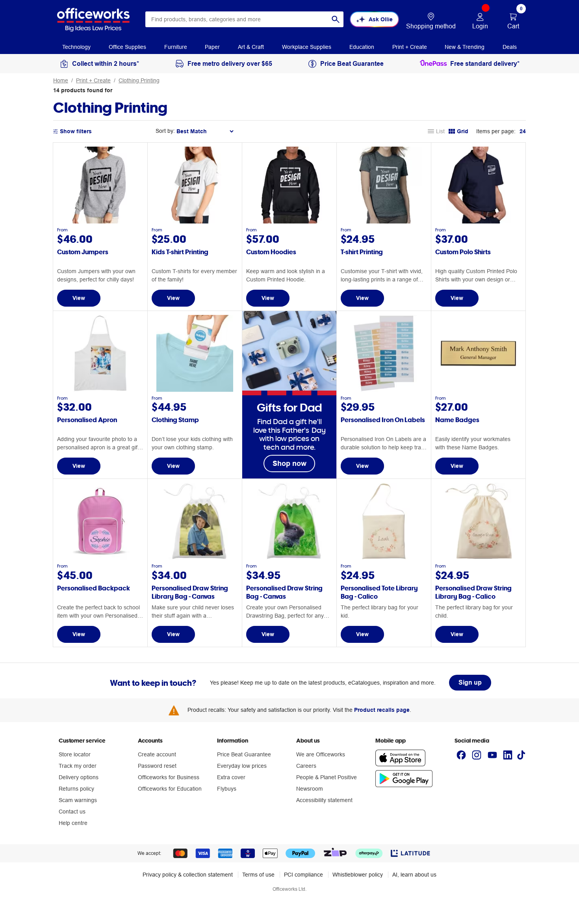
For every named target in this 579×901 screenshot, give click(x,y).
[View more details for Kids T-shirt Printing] (194, 221)
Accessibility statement (324, 800)
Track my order (77, 766)
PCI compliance (303, 874)
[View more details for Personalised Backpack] (100, 558)
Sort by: (165, 131)
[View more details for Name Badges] (478, 390)
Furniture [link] (175, 47)
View (78, 298)
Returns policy (76, 789)
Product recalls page (382, 710)
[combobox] (244, 19)
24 (523, 131)
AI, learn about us (414, 874)
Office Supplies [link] (127, 47)
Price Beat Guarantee (244, 754)
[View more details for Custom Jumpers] (100, 221)
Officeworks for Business (168, 777)
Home (60, 80)
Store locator (75, 754)
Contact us (72, 811)
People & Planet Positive (326, 777)
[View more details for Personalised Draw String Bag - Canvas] (289, 558)
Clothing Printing (139, 80)
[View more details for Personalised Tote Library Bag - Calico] (383, 558)
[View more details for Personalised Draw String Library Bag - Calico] (478, 558)
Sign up (470, 682)
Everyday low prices (242, 766)
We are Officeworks (320, 754)
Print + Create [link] (409, 47)
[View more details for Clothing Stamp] (194, 390)
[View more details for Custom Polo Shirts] (478, 221)
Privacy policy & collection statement (188, 874)
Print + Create (93, 80)
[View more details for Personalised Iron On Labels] (383, 390)
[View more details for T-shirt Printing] (383, 221)
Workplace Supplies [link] (306, 47)
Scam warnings (78, 800)
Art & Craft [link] (251, 47)
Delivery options (78, 777)
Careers (306, 766)
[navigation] (76, 46)
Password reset (157, 766)
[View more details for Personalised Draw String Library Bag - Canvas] (194, 558)
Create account (157, 754)
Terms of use (258, 874)
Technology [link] (76, 47)
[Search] (336, 19)
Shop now (289, 463)
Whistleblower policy (357, 874)
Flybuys (226, 789)
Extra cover (231, 777)
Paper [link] (212, 47)
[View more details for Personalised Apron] (100, 390)
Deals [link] (510, 47)
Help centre (73, 823)
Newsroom (309, 789)
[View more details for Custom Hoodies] (289, 221)
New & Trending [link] (464, 47)
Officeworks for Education (170, 789)
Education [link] (361, 47)
